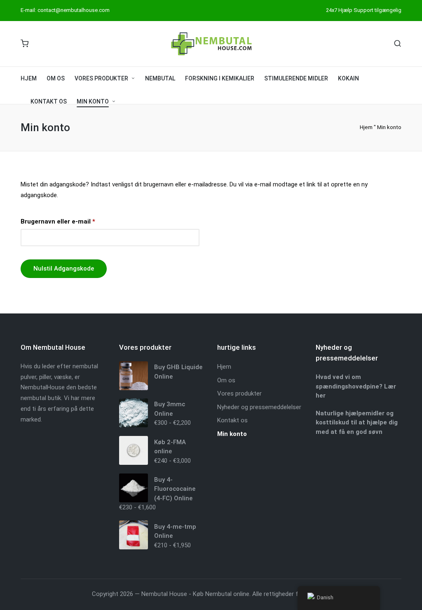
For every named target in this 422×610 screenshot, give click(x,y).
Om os (226, 380)
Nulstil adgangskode (63, 268)
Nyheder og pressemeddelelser (259, 407)
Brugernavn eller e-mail (72, 220)
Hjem (366, 127)
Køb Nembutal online (221, 594)
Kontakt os (232, 420)
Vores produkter (239, 393)
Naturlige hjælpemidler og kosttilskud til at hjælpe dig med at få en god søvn (357, 423)
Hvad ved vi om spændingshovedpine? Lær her (356, 386)
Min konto (232, 434)
